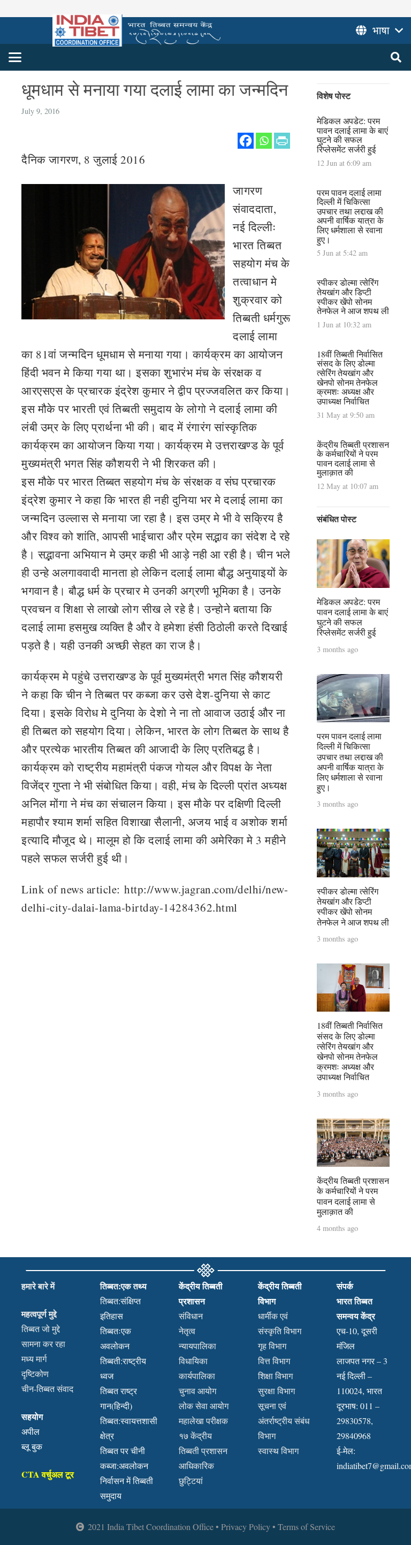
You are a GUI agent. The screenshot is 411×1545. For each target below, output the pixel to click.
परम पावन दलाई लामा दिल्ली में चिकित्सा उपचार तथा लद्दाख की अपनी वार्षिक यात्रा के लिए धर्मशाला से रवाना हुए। (350, 216)
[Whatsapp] (264, 141)
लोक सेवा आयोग (204, 1405)
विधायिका (193, 1360)
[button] (15, 57)
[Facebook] (246, 141)
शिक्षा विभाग (275, 1375)
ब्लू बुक (31, 1446)
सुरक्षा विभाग (276, 1390)
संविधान (191, 1315)
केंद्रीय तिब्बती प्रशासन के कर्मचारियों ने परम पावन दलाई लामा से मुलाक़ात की (353, 458)
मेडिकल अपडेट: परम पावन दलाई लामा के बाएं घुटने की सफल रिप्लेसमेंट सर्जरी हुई (352, 135)
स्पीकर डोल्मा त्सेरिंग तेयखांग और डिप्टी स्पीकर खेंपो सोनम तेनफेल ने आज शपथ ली (353, 296)
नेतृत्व (187, 1330)
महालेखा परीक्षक (203, 1420)
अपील (30, 1431)
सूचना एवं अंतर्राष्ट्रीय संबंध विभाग (283, 1420)
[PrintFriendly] (282, 141)
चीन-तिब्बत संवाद (47, 1388)
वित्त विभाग (274, 1360)
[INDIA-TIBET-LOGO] (137, 30)
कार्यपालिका (197, 1375)
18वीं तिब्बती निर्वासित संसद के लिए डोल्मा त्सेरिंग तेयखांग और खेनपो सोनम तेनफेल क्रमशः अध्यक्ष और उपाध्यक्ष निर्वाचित (350, 377)
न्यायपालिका (197, 1345)
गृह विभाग (272, 1345)
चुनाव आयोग (197, 1390)
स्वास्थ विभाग (278, 1450)
